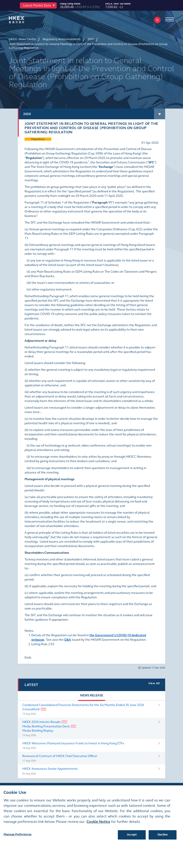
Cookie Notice (98, 821)
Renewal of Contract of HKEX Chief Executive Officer (59, 756)
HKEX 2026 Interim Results (41, 722)
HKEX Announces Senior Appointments (50, 769)
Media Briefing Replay (37, 731)
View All (154, 683)
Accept (132, 834)
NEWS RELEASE (91, 695)
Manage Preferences (17, 834)
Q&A (67, 640)
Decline (163, 834)
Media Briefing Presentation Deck (46, 726)
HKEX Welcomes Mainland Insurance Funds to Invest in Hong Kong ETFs (73, 743)
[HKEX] (23, 20)
